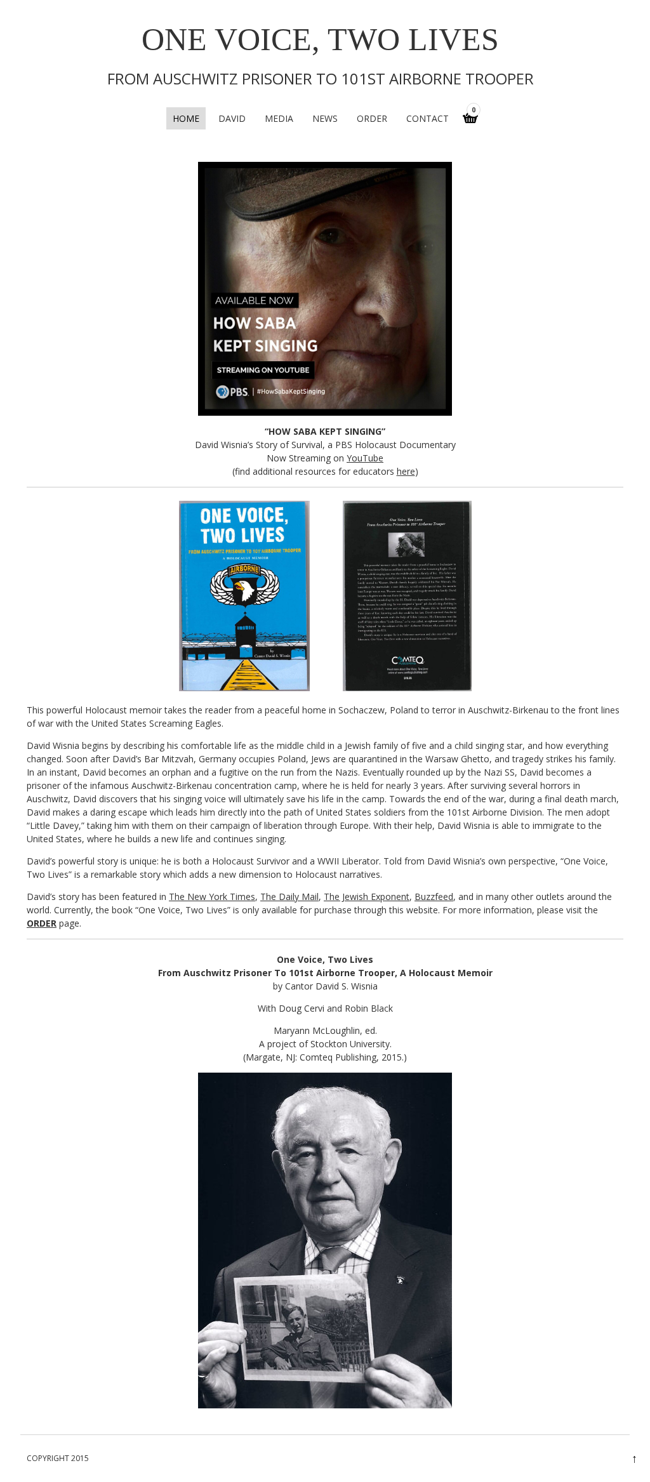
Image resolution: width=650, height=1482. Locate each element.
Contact (427, 118)
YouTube (365, 458)
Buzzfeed (434, 896)
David (232, 118)
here (406, 471)
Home (186, 118)
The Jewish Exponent (366, 896)
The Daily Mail (289, 896)
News (325, 118)
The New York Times (212, 896)
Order (372, 118)
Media (279, 118)
